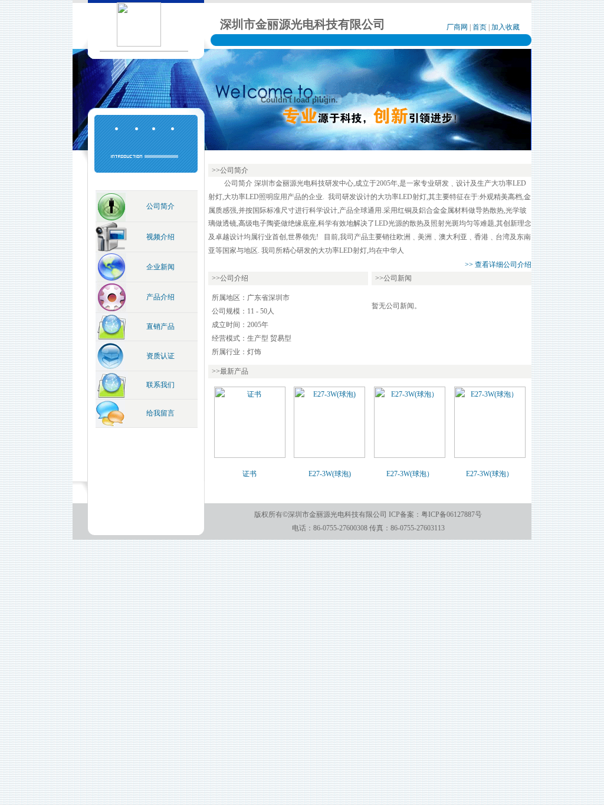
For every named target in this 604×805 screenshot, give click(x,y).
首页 (479, 27)
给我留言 (160, 413)
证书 (249, 474)
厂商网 (457, 27)
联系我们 (160, 385)
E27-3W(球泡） (410, 474)
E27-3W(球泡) (329, 474)
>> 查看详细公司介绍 (498, 264)
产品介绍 (160, 297)
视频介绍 (160, 237)
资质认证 (160, 356)
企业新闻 (160, 267)
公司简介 (160, 206)
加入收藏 (505, 27)
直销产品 (160, 326)
